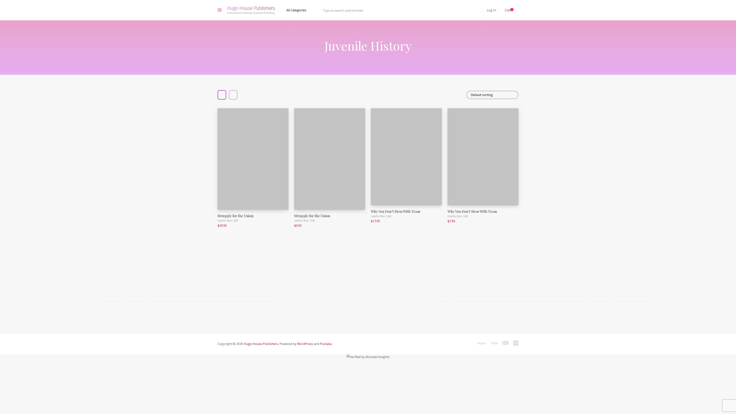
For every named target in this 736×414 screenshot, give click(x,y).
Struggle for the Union (236, 216)
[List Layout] (233, 95)
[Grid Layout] (222, 95)
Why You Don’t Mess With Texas (395, 211)
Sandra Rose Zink (228, 220)
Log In (491, 10)
